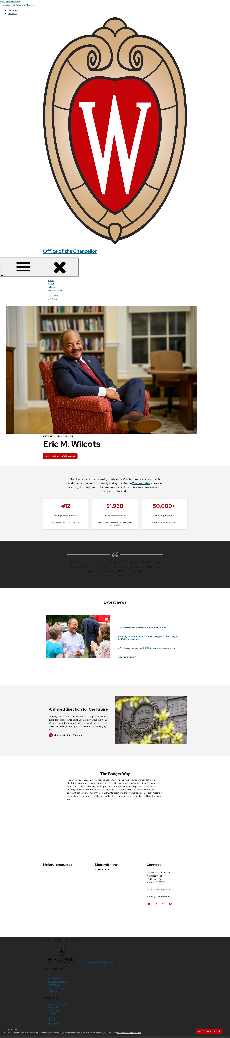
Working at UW (55, 978)
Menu (3, 275)
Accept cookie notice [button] (209, 1031)
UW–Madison (18, 4)
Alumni (51, 975)
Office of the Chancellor (70, 251)
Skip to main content (10, 1)
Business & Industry (57, 981)
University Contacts (57, 1004)
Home (51, 280)
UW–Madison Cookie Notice (129, 1032)
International (54, 984)
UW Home (13, 10)
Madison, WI (53, 1023)
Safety (51, 1017)
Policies (51, 1013)
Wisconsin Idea (55, 290)
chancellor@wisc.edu (162, 889)
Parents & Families (56, 988)
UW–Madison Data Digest (160, 522)
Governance (54, 1010)
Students (52, 991)
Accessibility (54, 1007)
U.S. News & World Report (62, 522)
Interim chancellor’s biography (60, 456)
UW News (12, 13)
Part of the (96, 962)
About (51, 283)
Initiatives (52, 287)
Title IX (51, 1020)
